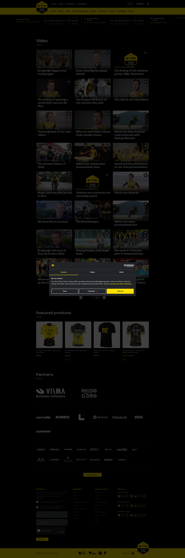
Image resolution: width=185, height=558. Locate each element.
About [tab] (121, 272)
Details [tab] (92, 272)
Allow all (120, 291)
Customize (91, 291)
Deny (65, 291)
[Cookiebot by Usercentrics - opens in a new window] (125, 265)
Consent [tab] (63, 272)
